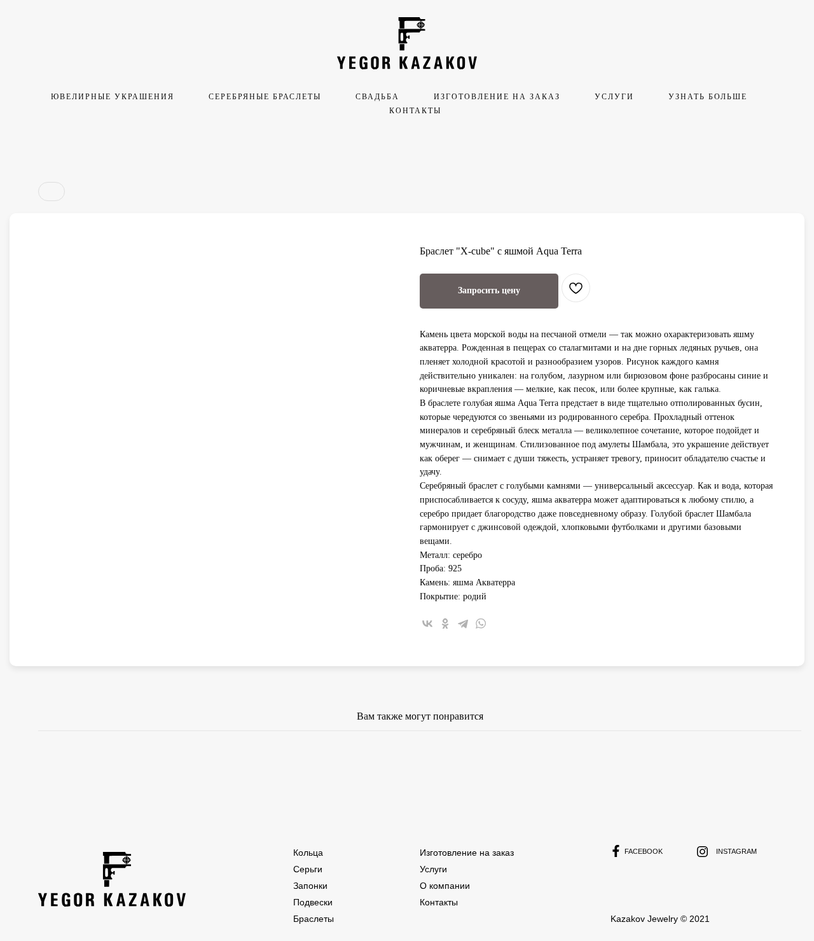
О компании (445, 886)
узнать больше (707, 96)
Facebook (643, 851)
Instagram (736, 851)
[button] (489, 291)
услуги (614, 96)
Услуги (433, 869)
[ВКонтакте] (427, 623)
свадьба (377, 96)
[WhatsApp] (480, 623)
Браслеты (313, 919)
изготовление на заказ (497, 96)
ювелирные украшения (112, 96)
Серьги (307, 869)
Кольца (308, 852)
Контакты (415, 110)
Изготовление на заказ (467, 852)
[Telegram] (463, 623)
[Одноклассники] (445, 623)
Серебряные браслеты (265, 96)
